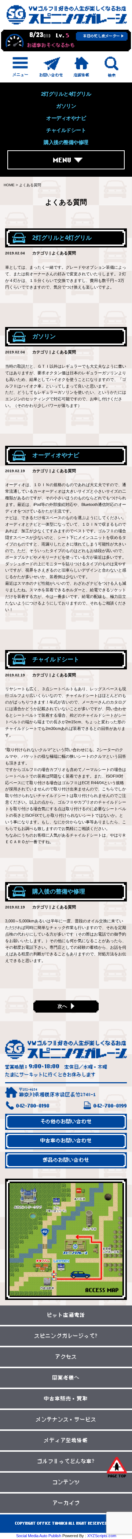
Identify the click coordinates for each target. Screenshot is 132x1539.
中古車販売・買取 (66, 1399)
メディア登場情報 (66, 1440)
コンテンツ (66, 1482)
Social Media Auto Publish (38, 1536)
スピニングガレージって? (66, 1336)
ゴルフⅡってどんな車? (66, 1461)
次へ (62, 1006)
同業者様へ (66, 1378)
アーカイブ (66, 1503)
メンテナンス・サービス (66, 1419)
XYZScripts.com (101, 1536)
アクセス (66, 1357)
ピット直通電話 (66, 1315)
